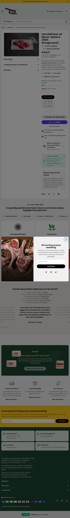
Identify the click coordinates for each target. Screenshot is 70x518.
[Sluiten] (66, 239)
